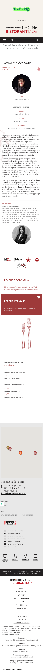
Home (21, 588)
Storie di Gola (21, 605)
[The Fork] (21, 9)
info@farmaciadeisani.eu (13, 493)
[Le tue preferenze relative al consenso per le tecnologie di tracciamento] (2, 504)
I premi (21, 602)
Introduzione (22, 592)
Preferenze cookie (22, 623)
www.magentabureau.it (10, 634)
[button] (4, 40)
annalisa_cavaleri (16, 222)
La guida (21, 595)
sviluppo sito (28, 661)
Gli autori (21, 608)
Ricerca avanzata (21, 598)
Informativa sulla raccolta (12, 669)
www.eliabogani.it (26, 663)
